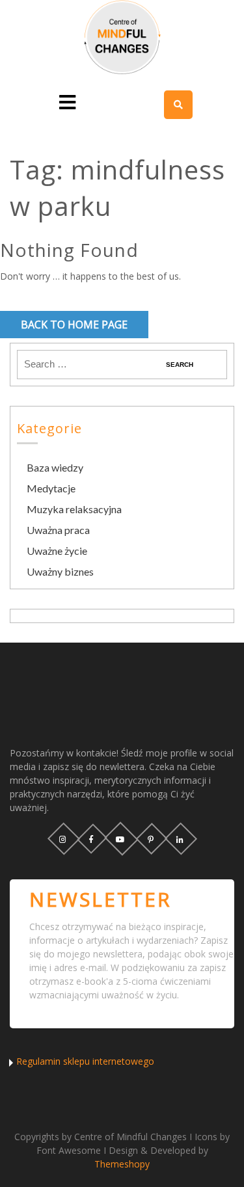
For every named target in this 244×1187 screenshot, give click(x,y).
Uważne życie (57, 550)
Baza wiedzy (55, 467)
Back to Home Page (74, 324)
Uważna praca (58, 530)
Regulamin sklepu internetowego (85, 1061)
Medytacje (51, 488)
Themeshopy (122, 1164)
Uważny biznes (60, 571)
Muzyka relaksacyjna (74, 509)
